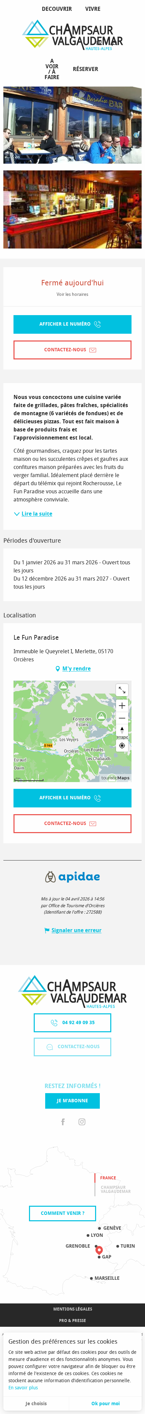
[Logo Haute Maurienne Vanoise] (72, 991)
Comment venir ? (62, 1213)
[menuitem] (58, 9)
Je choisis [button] (36, 1404)
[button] (114, 43)
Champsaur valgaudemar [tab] (116, 1189)
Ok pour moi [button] (105, 1404)
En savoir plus (23, 1388)
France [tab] (108, 1178)
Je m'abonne (72, 1101)
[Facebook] (63, 1122)
